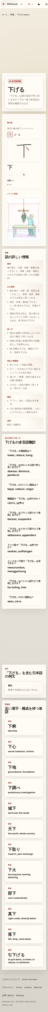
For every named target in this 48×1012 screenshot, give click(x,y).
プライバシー (8, 987)
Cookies (28, 987)
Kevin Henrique (29, 979)
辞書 (12, 14)
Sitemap (20, 995)
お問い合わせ (8, 995)
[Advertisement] (24, 45)
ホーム (4, 14)
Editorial (38, 987)
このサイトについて (11, 979)
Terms (19, 987)
